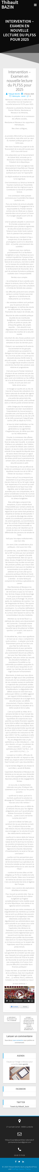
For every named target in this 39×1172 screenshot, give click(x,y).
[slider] (18, 1000)
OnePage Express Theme (21, 1169)
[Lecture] (7, 1001)
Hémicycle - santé (18, 96)
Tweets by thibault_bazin (19, 1106)
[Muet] (29, 1001)
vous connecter (18, 1040)
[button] (20, 995)
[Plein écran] (32, 1001)
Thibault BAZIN (10, 4)
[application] (19, 994)
